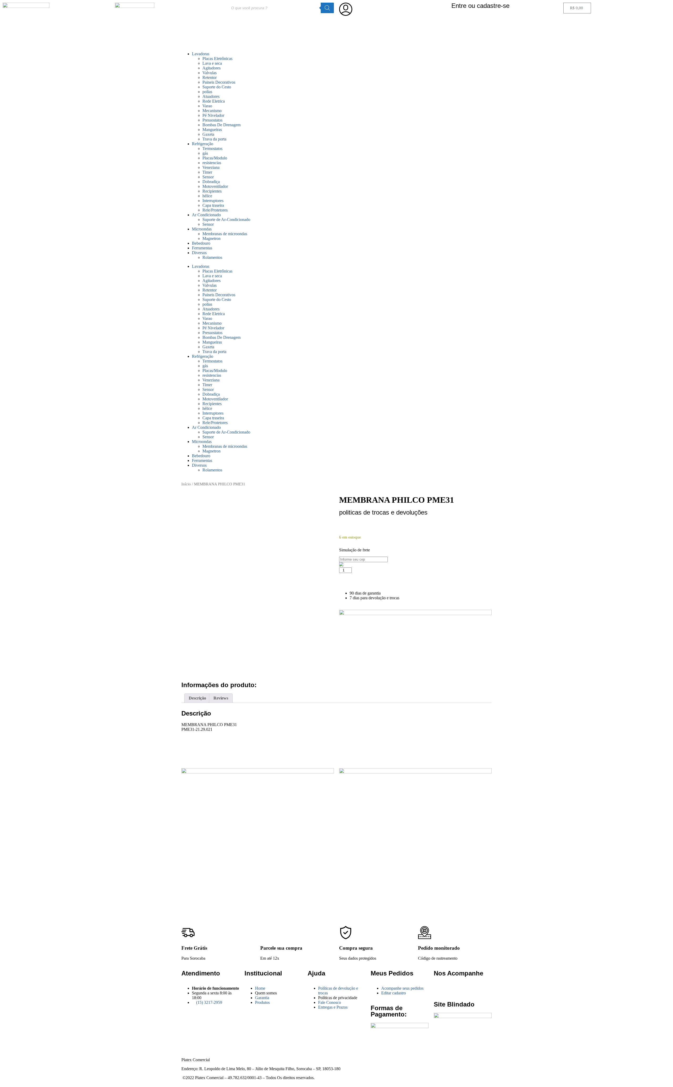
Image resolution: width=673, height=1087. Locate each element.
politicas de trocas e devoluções (383, 512)
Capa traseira (213, 205)
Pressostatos (212, 120)
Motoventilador (215, 186)
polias (207, 91)
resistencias (211, 162)
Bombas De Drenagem (221, 125)
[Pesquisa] (327, 8)
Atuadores (211, 96)
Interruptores (212, 200)
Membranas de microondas (224, 234)
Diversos (199, 252)
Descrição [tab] (197, 698)
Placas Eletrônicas (217, 58)
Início (186, 484)
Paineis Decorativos (218, 82)
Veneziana (211, 167)
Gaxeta (208, 134)
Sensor (208, 177)
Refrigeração (202, 144)
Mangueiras (212, 129)
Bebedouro (201, 243)
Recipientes (212, 191)
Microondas (202, 229)
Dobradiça (211, 181)
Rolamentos (212, 257)
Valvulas (209, 73)
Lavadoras (200, 54)
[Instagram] (454, 988)
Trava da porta (214, 139)
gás (205, 153)
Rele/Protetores (215, 210)
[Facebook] (440, 988)
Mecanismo (212, 110)
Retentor (209, 77)
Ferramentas (202, 248)
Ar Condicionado (206, 215)
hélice (207, 196)
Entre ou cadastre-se (480, 5)
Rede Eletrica (213, 101)
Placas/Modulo (214, 158)
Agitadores (211, 68)
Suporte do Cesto (216, 87)
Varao (207, 106)
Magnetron (211, 238)
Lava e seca (212, 63)
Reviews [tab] (220, 698)
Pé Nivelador (213, 115)
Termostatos (212, 148)
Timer (207, 172)
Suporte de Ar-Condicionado (226, 219)
